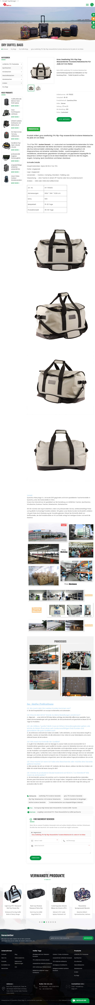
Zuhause (5, 49)
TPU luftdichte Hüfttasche (60, 961)
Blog (16, 954)
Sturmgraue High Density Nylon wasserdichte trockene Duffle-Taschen (55, 808)
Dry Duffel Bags (23, 49)
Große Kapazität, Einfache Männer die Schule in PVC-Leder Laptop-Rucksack (36, 907)
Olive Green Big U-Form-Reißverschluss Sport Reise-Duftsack (82, 907)
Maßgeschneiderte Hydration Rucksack (61, 969)
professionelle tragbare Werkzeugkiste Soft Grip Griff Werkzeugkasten (16, 156)
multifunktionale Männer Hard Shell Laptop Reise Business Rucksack (16, 101)
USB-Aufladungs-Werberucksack (42, 967)
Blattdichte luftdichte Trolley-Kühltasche (41, 971)
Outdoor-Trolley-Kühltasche (60, 954)
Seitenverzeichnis (19, 958)
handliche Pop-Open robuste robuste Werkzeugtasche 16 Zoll (16, 145)
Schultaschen (6, 72)
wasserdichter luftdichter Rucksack (62, 958)
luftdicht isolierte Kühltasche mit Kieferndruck (16, 123)
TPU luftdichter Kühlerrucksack (41, 960)
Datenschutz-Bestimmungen (19, 962)
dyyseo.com (54, 1000)
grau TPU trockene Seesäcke (73, 796)
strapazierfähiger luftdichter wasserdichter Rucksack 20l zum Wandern (16, 167)
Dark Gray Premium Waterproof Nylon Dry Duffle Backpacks (12, 907)
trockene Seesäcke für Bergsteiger (75, 799)
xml (16, 967)
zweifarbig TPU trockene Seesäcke (50, 796)
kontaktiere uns (5, 965)
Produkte (3, 961)
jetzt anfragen (64, 119)
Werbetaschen (7, 79)
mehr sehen (14, 106)
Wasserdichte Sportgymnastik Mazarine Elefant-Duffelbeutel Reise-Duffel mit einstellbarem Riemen (59, 907)
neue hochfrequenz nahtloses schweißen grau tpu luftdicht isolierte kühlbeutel (16, 112)
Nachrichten (4, 968)
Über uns (3, 958)
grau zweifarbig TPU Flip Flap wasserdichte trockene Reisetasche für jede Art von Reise (58, 835)
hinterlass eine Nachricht (81, 1001)
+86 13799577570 (54, 986)
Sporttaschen (6, 68)
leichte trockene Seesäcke (37, 802)
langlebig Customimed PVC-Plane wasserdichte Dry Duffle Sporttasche (59, 812)
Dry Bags (13, 49)
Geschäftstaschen (8, 75)
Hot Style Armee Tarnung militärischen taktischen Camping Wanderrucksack (16, 134)
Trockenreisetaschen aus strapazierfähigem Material (65, 802)
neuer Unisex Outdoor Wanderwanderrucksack (16, 178)
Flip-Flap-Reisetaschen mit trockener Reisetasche (45, 799)
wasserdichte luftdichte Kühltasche (42, 963)
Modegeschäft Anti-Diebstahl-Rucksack (41, 955)
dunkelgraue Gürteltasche (60, 965)
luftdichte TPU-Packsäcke (10, 64)
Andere (4, 83)
